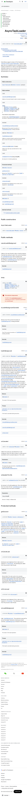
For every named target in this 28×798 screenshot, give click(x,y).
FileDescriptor (13, 108)
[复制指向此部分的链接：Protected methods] (17, 506)
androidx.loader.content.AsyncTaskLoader (14, 51)
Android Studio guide (5, 745)
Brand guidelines (13, 786)
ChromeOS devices (5, 718)
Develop (11, 10)
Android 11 (3, 739)
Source (2, 686)
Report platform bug (5, 759)
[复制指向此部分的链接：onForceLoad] (10, 589)
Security (2, 684)
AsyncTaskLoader (18, 43)
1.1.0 (26, 511)
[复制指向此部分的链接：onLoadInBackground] (15, 608)
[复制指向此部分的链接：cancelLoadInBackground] (17, 243)
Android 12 (3, 737)
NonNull (14, 84)
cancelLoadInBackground (8, 96)
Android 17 (3, 727)
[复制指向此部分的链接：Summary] (9, 77)
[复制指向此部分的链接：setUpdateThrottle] (13, 475)
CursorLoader (6, 56)
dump (3, 105)
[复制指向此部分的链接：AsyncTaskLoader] (13, 225)
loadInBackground (6, 129)
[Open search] (20, 1)
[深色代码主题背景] (26, 42)
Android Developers (5, 10)
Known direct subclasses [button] (8, 55)
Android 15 (3, 731)
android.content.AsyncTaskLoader (10, 63)
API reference (5, 6)
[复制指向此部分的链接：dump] (5, 277)
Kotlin (21, 38)
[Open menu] (2, 1)
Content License (14, 664)
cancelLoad (10, 184)
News (2, 688)
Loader (21, 173)
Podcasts (3, 692)
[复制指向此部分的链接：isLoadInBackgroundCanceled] (2, 309)
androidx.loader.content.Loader (10, 50)
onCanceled (5, 146)
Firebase (3, 777)
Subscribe (17, 791)
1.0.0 (26, 36)
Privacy (2, 706)
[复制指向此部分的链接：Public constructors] (17, 219)
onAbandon (16, 532)
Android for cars (4, 720)
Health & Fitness (4, 702)
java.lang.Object (4, 48)
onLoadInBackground (7, 201)
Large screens (4, 713)
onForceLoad (5, 191)
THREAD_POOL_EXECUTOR (7, 525)
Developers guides (5, 747)
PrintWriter (12, 109)
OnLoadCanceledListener (15, 581)
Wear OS (3, 715)
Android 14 (3, 733)
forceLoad (10, 195)
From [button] (12, 212)
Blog (2, 690)
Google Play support (5, 763)
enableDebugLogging (14, 117)
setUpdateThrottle (7, 156)
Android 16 (3, 729)
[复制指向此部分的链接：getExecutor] (9, 512)
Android (2, 680)
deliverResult (16, 367)
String (11, 107)
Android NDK (3, 753)
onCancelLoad (5, 181)
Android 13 (3, 735)
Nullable (7, 108)
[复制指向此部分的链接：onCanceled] (9, 441)
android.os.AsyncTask (7, 174)
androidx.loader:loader (22, 33)
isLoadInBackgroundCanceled (9, 125)
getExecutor (5, 171)
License (7, 786)
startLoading (9, 578)
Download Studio (4, 751)
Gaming (2, 698)
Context (18, 84)
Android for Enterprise (5, 682)
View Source (23, 35)
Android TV (3, 722)
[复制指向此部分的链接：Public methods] (14, 237)
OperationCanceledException (11, 384)
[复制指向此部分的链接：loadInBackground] (13, 351)
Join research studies (5, 765)
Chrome (2, 775)
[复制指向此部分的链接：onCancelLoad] (11, 552)
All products (3, 781)
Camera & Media (4, 704)
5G (1, 708)
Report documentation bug (6, 761)
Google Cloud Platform (6, 779)
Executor (9, 167)
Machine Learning (4, 700)
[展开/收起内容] (6, 13)
